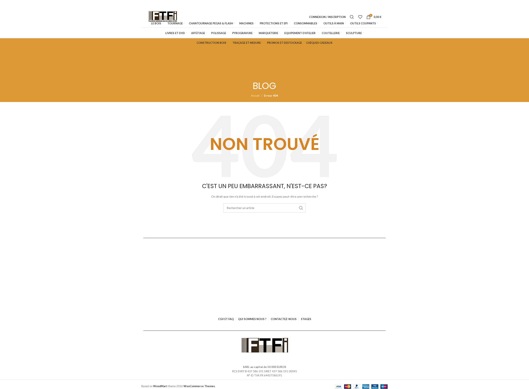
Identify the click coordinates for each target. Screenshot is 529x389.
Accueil (255, 95)
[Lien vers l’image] (264, 344)
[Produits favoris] (360, 17)
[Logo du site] (163, 17)
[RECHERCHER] (301, 208)
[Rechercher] (352, 17)
